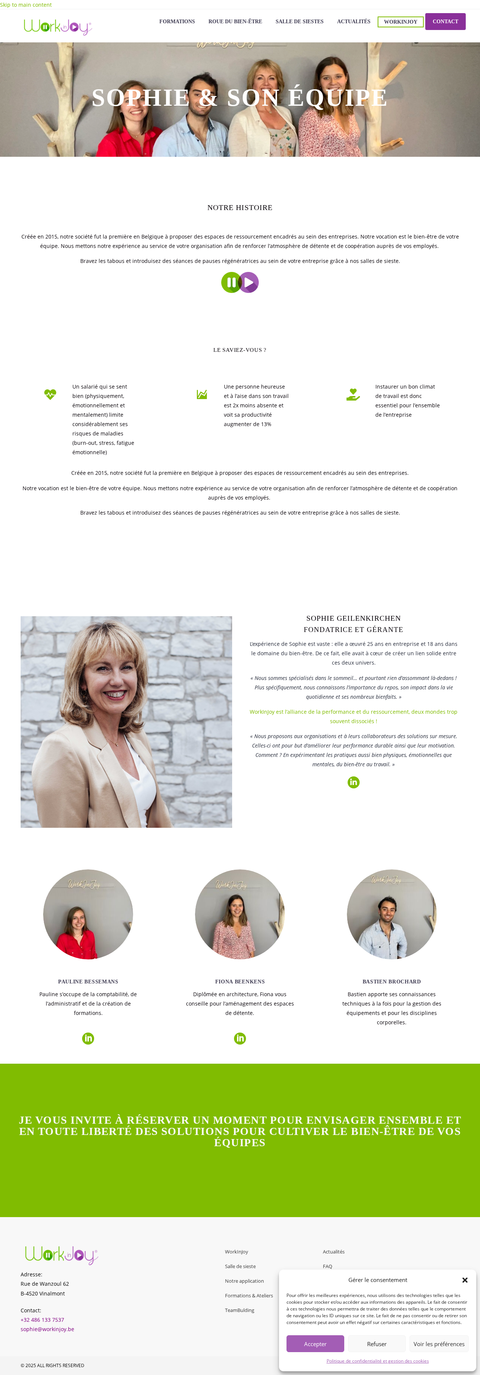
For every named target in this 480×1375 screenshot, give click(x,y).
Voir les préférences (439, 1344)
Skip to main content (26, 4)
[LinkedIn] (88, 1039)
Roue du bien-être (235, 21)
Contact (445, 21)
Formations (177, 21)
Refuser (377, 1344)
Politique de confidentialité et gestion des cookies (378, 1361)
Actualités (353, 21)
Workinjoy (400, 22)
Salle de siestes (300, 21)
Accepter (315, 1344)
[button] (465, 1280)
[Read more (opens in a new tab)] (88, 419)
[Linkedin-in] (354, 782)
